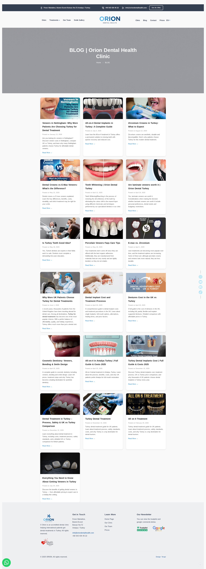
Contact (153, 20)
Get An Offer (156, 7)
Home (98, 62)
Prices (162, 20)
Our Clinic (108, 523)
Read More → (47, 152)
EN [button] (167, 20)
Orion (44, 20)
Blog (145, 20)
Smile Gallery (79, 20)
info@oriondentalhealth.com (136, 8)
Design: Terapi (161, 557)
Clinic (138, 20)
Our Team (67, 20)
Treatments (53, 20)
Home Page (109, 519)
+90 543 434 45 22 (112, 8)
